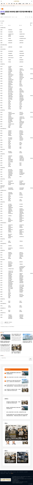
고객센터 (10, 473)
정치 (9, 3)
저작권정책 (7, 473)
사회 (6, 3)
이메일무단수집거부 (2, 473)
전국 (4, 3)
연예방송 (19, 3)
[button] (5, 432)
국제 (14, 3)
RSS (13, 473)
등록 (30, 358)
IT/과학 (26, 3)
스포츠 (23, 3)
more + (27, 450)
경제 (11, 3)
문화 (16, 3)
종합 (1, 3)
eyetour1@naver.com (7, 323)
